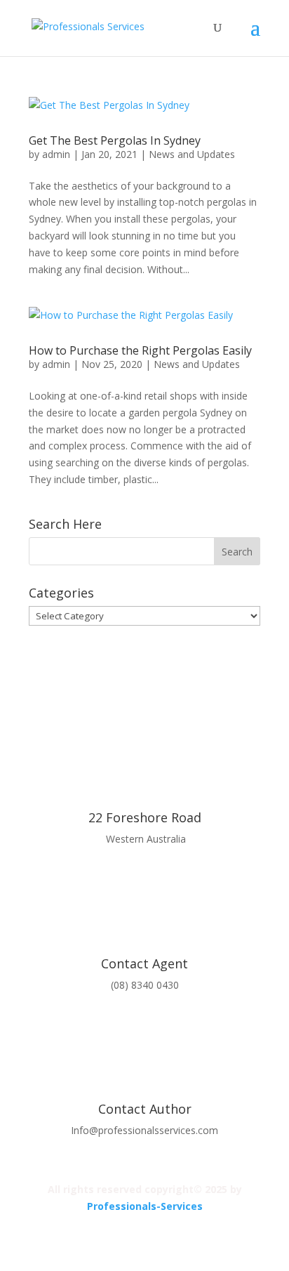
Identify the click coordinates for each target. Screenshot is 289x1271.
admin (56, 154)
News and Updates (192, 154)
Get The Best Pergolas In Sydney (115, 140)
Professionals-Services (145, 1206)
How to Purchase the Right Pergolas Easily (140, 350)
